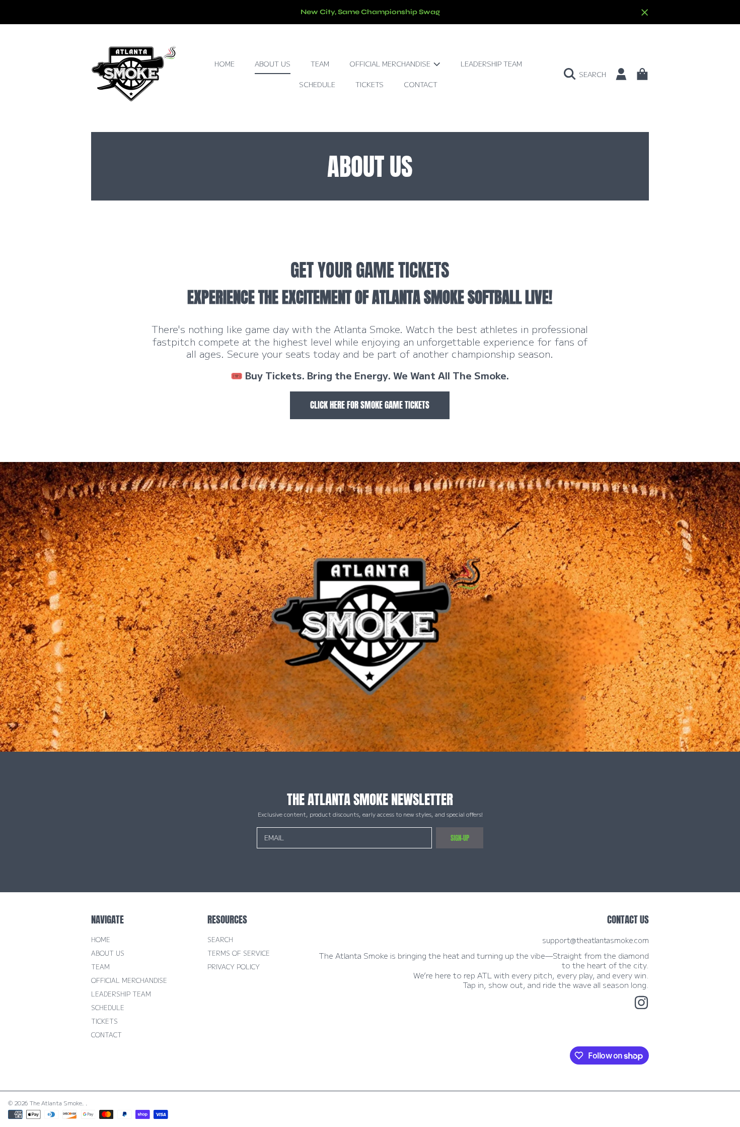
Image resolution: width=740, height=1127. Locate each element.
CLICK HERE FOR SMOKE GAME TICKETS (369, 405)
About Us (107, 953)
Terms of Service (238, 953)
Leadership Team (121, 994)
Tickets (104, 1021)
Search (220, 939)
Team (100, 966)
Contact (106, 1034)
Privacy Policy (233, 966)
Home (100, 939)
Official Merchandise (390, 63)
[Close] (645, 13)
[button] (587, 74)
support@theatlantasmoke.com (595, 940)
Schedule (107, 1007)
